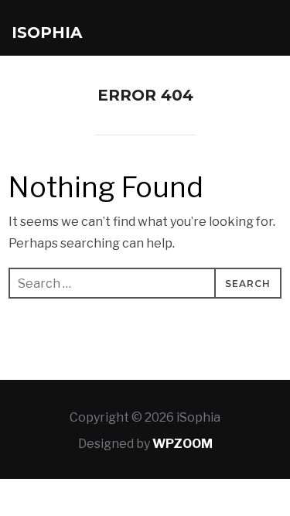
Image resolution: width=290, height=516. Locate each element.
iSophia (47, 32)
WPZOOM (182, 443)
